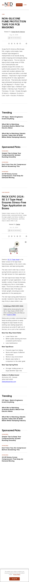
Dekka (18, 224)
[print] (26, 43)
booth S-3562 (11, 314)
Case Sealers (5, 192)
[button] (3, 5)
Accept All (14, 578)
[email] (20, 43)
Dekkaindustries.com (9, 381)
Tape (3, 14)
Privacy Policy (16, 574)
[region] (14, 575)
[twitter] (14, 43)
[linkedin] (12, 43)
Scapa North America (18, 31)
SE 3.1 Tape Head (13, 259)
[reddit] (17, 43)
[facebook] (9, 43)
